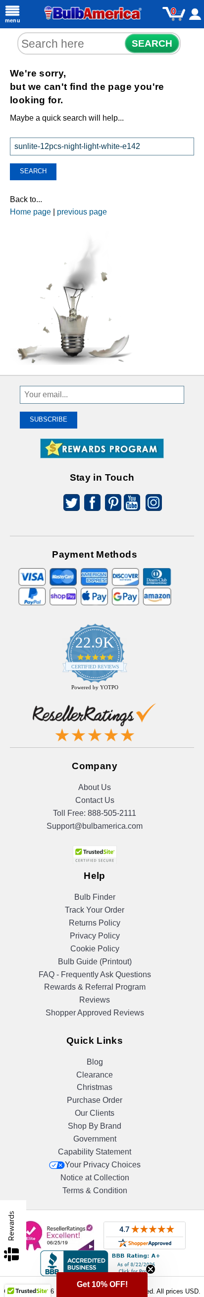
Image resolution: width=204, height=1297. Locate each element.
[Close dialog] (188, 555)
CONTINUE (102, 714)
